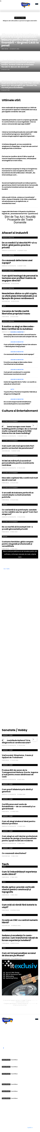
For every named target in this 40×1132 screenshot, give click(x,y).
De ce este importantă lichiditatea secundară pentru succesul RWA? (17, 403)
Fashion (5, 504)
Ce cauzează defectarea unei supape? (19, 354)
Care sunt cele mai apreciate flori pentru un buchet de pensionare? (18, 447)
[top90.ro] (25, 5)
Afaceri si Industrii (8, 237)
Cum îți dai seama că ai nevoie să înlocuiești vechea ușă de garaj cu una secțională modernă (20, 689)
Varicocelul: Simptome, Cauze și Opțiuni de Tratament (17, 756)
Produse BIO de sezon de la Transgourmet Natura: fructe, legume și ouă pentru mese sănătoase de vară (20, 773)
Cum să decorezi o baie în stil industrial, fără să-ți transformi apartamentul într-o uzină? (20, 651)
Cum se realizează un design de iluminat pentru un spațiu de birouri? (20, 702)
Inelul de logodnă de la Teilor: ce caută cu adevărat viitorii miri (20, 383)
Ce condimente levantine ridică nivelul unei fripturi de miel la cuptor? (20, 676)
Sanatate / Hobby (8, 735)
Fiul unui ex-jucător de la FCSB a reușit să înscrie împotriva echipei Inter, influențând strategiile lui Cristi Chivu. (19, 158)
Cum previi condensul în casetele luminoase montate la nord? (17, 373)
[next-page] (35, 425)
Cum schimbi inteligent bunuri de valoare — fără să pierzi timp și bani (20, 345)
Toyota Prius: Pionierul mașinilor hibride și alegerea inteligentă (20, 393)
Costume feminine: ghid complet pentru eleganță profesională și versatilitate (17, 543)
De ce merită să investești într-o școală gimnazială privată (17, 528)
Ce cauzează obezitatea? (14, 853)
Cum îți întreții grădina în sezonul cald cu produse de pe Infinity (19, 596)
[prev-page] (5, 425)
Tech (4, 866)
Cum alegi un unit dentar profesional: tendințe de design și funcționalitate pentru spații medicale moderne (20, 838)
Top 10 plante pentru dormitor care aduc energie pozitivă (21, 640)
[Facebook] (3, 1048)
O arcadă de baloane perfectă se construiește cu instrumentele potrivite (17, 494)
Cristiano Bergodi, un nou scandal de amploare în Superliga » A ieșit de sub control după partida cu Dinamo (20, 146)
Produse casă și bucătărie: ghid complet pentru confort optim (20, 629)
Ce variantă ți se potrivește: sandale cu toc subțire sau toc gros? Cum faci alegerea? (20, 511)
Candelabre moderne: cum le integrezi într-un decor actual (21, 607)
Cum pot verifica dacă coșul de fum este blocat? (20, 713)
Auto (12, 389)
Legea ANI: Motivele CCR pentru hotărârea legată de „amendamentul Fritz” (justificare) (20, 212)
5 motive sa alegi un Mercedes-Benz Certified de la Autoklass (18, 363)
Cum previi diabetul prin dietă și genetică (17, 790)
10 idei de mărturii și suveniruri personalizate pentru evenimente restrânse (18, 462)
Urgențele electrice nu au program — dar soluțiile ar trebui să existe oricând (19, 617)
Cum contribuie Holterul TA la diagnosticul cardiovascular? (16, 741)
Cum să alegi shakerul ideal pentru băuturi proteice (18, 822)
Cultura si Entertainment (10, 421)
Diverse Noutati (7, 31)
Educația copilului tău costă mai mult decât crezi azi (20, 479)
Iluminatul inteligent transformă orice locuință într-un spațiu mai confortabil (18, 583)
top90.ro (30, 1127)
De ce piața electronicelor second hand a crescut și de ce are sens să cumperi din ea (20, 336)
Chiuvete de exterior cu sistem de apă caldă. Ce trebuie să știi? (17, 664)
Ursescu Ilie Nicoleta (9, 436)
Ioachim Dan (6, 451)
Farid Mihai (5, 482)
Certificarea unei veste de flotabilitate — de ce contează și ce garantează (18, 806)
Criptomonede (32, 1003)
